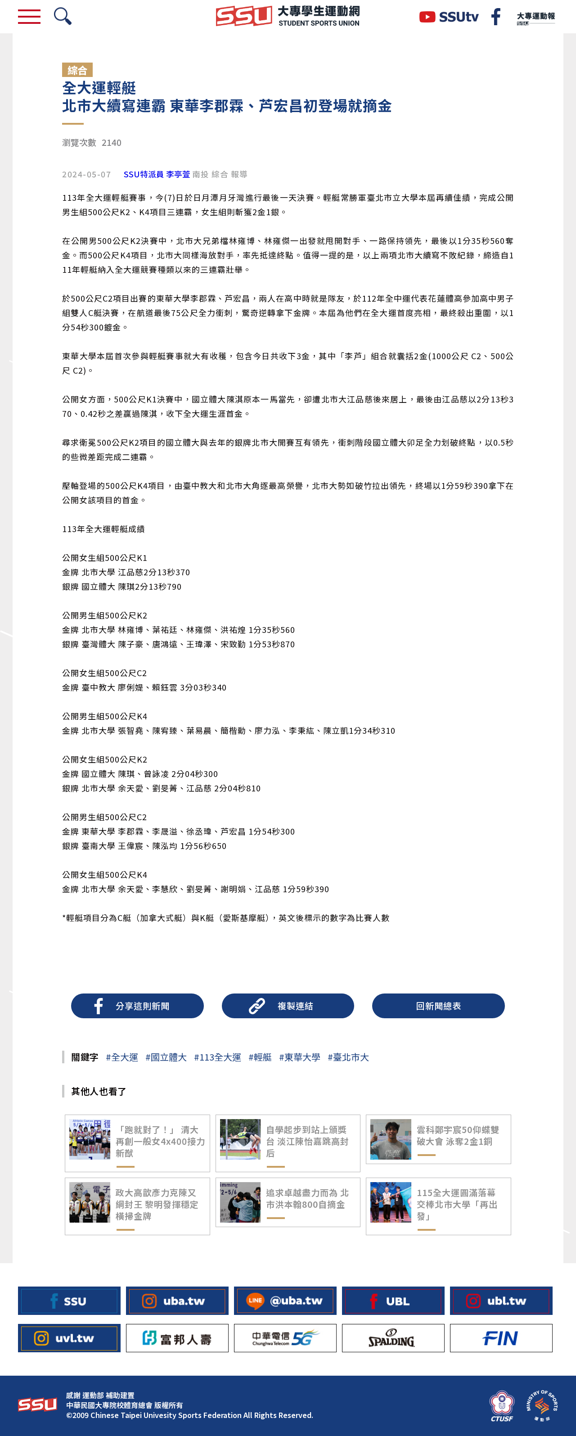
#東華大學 (299, 1057)
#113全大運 (217, 1057)
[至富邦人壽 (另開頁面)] (177, 1338)
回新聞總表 (438, 1005)
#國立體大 (166, 1057)
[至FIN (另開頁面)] (501, 1338)
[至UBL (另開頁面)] (393, 1301)
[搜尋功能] (63, 17)
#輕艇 (260, 1057)
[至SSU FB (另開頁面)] (69, 1301)
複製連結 (296, 1005)
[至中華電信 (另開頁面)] (285, 1338)
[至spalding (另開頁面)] (393, 1338)
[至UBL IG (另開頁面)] (501, 1301)
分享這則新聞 (143, 1005)
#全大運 (122, 1057)
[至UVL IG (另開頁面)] (69, 1338)
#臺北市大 (348, 1057)
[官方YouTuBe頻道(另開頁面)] (449, 17)
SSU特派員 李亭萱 (157, 174)
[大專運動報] (535, 16)
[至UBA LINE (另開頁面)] (285, 1301)
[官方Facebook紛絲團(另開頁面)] (495, 16)
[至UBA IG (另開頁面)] (177, 1301)
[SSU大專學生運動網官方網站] (288, 16)
